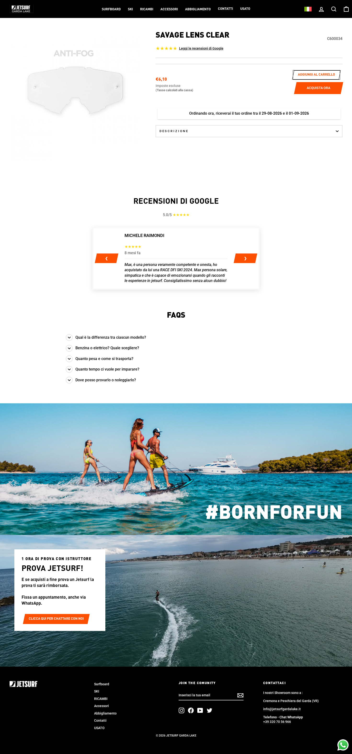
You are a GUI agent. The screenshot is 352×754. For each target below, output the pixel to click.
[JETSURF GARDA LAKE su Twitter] (209, 710)
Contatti (225, 9)
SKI (130, 9)
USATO (245, 9)
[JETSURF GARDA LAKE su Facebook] (191, 710)
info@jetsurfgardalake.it (282, 709)
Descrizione (174, 131)
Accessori (169, 9)
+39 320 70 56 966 (277, 722)
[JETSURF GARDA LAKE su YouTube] (200, 710)
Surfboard (111, 9)
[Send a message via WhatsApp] (343, 745)
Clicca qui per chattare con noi (56, 618)
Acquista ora (318, 88)
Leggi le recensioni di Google (201, 48)
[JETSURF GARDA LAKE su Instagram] (181, 710)
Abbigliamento (198, 9)
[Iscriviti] (240, 695)
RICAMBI (146, 9)
